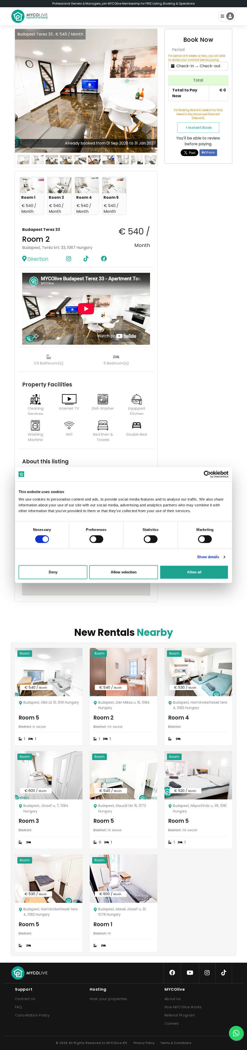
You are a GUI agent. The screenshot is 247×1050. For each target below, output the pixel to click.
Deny (53, 572)
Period (178, 49)
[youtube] (190, 972)
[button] (153, 90)
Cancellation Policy (32, 1015)
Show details (208, 557)
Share (210, 152)
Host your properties (108, 998)
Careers (172, 1023)
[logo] (29, 16)
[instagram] (207, 972)
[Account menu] (227, 16)
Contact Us (25, 998)
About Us (173, 998)
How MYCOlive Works (183, 1007)
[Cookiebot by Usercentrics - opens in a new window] (207, 474)
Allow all (194, 572)
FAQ (18, 1007)
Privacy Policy (144, 1043)
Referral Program (180, 1015)
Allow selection (124, 572)
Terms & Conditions (176, 1043)
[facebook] (172, 972)
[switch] (92, 538)
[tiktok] (223, 972)
